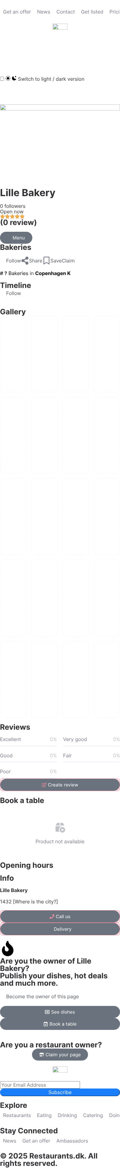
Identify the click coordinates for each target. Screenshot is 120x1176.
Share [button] (35, 261)
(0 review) (18, 222)
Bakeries (15, 247)
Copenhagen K (52, 273)
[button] (7, 52)
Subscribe (60, 1092)
